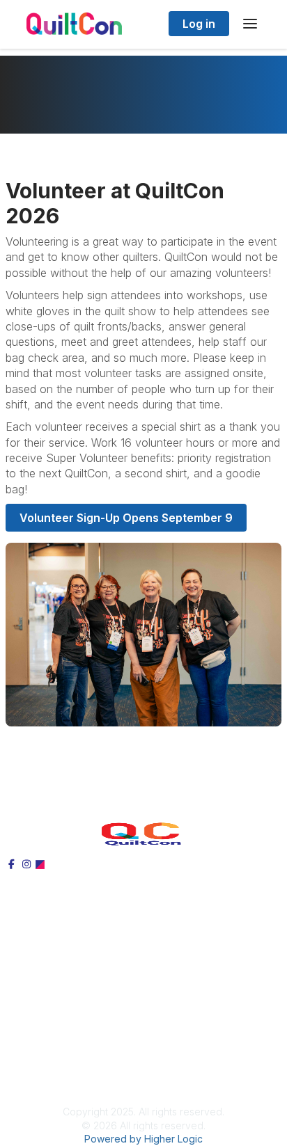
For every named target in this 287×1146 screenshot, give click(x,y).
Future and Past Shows (65, 1004)
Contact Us (34, 1064)
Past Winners (39, 973)
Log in (199, 24)
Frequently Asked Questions (76, 989)
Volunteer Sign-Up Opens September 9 (126, 518)
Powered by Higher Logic (143, 1139)
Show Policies (41, 1048)
